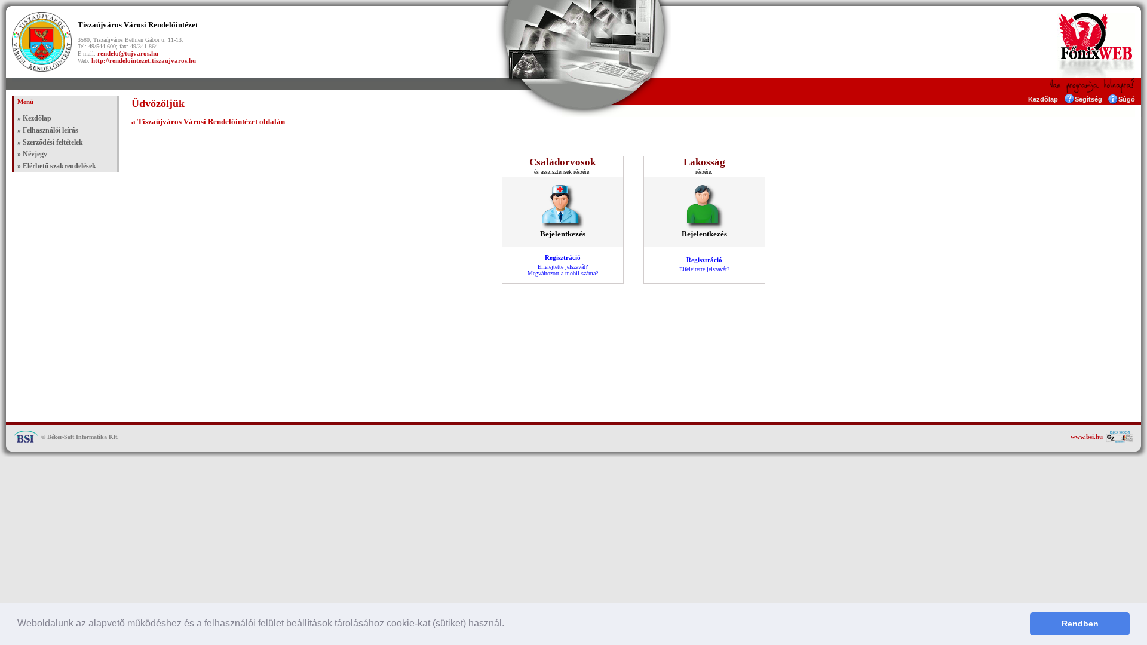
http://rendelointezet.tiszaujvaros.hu (143, 60)
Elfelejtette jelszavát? (563, 266)
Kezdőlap (1043, 99)
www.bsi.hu (1087, 436)
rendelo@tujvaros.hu (127, 53)
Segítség (1088, 99)
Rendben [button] (1080, 623)
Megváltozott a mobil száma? (563, 273)
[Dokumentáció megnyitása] (1069, 101)
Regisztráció (563, 257)
